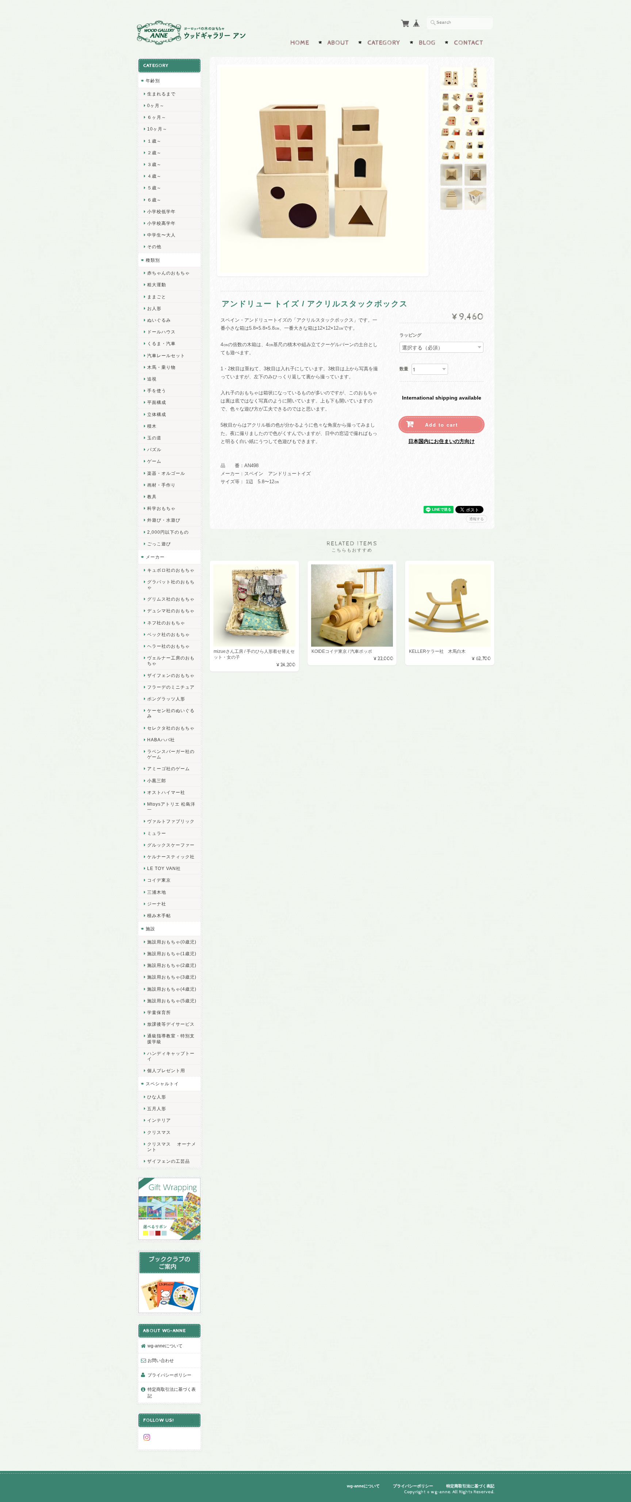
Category (384, 42)
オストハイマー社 (166, 792)
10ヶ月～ (157, 128)
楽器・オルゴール (166, 473)
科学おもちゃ (161, 508)
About (338, 42)
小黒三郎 (156, 780)
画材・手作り (161, 485)
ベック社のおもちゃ (168, 634)
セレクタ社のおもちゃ (171, 728)
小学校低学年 (161, 211)
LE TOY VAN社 (164, 868)
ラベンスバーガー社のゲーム (171, 754)
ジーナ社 (156, 903)
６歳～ (154, 199)
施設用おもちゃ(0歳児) (171, 941)
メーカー (155, 557)
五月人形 (156, 1108)
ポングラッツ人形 (166, 698)
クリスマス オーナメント (171, 1147)
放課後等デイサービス (171, 1024)
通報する (476, 519)
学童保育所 (159, 1012)
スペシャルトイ (162, 1083)
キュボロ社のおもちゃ (171, 570)
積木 (152, 426)
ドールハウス (161, 331)
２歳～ (154, 152)
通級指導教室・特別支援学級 (171, 1038)
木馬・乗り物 (161, 367)
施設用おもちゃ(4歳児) (171, 989)
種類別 (153, 260)
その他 (154, 246)
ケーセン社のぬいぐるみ (171, 713)
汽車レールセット (166, 355)
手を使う (156, 390)
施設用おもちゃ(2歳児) (171, 965)
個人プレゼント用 (166, 1070)
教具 (152, 496)
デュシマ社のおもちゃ (171, 610)
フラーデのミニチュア (171, 687)
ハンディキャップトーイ (171, 1056)
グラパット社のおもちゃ (171, 584)
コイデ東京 (159, 880)
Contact (468, 42)
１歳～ (154, 141)
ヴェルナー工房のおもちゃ (171, 660)
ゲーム (154, 461)
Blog (427, 42)
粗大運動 (156, 284)
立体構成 (156, 414)
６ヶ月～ (156, 117)
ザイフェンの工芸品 (168, 1161)
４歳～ (154, 176)
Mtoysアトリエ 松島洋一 (171, 807)
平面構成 (156, 402)
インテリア (159, 1120)
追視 (152, 379)
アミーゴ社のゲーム (168, 768)
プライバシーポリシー (169, 1375)
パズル (154, 449)
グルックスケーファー (171, 845)
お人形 (154, 308)
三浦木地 (156, 892)
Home (299, 42)
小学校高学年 (161, 223)
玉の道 (154, 437)
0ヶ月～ (155, 105)
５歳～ (154, 187)
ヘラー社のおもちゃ (168, 646)
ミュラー (156, 833)
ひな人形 (156, 1096)
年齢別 (153, 80)
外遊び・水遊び (163, 520)
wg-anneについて (165, 1345)
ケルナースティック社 (171, 856)
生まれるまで (161, 93)
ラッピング (410, 335)
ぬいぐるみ (159, 320)
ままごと (156, 296)
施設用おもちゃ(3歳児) (171, 977)
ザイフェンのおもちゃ (171, 675)
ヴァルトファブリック (171, 821)
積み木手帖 (159, 915)
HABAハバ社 (161, 739)
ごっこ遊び (159, 543)
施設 (150, 928)
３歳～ (154, 164)
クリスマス (159, 1132)
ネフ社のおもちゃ (166, 622)
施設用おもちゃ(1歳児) (171, 953)
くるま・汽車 (161, 343)
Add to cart (441, 424)
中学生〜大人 (161, 234)
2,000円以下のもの (168, 532)
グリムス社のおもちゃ (171, 599)
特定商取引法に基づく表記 (172, 1392)
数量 (403, 368)
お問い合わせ (161, 1360)
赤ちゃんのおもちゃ (168, 272)
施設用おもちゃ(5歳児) (171, 1000)
